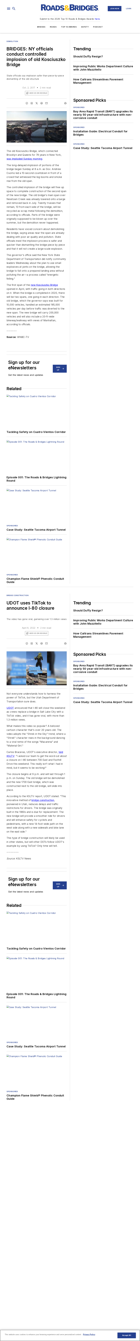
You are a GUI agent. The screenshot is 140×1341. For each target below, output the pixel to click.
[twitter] (36, 103)
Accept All (126, 1335)
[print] (65, 103)
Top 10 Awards (69, 27)
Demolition (12, 41)
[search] (14, 9)
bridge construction (42, 800)
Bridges (41, 27)
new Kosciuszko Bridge (44, 285)
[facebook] (26, 103)
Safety (85, 27)
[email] (46, 103)
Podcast (98, 27)
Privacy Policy (89, 1334)
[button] (9, 9)
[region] (70, 1335)
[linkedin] (31, 103)
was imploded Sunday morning (24, 158)
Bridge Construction (17, 595)
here (97, 18)
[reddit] (41, 103)
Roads (53, 27)
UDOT (10, 707)
